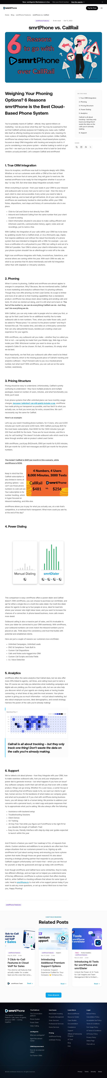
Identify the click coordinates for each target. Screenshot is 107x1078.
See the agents (77, 2)
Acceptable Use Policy (94, 1020)
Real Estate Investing (56, 1013)
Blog (69, 1043)
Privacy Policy (91, 1037)
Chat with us (91, 1044)
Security (93, 1071)
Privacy (80, 1071)
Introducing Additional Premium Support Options (53, 963)
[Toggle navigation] (101, 8)
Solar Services (54, 1020)
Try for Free (92, 8)
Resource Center (73, 1017)
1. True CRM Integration (87, 98)
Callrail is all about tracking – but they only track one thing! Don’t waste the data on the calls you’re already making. (87, 123)
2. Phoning (83, 102)
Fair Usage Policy (92, 1027)
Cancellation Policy (93, 1017)
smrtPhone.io (23, 882)
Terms (87, 1071)
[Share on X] (90, 147)
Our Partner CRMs (36, 1055)
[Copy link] (77, 147)
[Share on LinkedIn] (81, 147)
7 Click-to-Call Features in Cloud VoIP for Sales (18, 963)
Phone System (35, 1019)
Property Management (56, 1017)
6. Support (83, 133)
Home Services (54, 1027)
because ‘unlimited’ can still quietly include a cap (34, 403)
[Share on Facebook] (86, 147)
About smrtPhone (73, 1013)
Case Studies (72, 1020)
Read (29, 983)
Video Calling (34, 1026)
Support (70, 1030)
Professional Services (56, 1024)
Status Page (90, 1041)
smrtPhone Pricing (55, 1036)
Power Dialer (34, 1022)
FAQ (69, 1046)
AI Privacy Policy (92, 1034)
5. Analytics (83, 113)
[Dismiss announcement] (102, 2)
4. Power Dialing (85, 109)
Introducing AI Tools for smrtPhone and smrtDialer (87, 965)
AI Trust (70, 1039)
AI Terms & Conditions (94, 1030)
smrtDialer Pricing (55, 1040)
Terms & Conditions (93, 1024)
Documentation (73, 1024)
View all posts (53, 995)
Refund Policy (91, 1013)
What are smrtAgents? (37, 1035)
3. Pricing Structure (86, 106)
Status (100, 1071)
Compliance (72, 1027)
